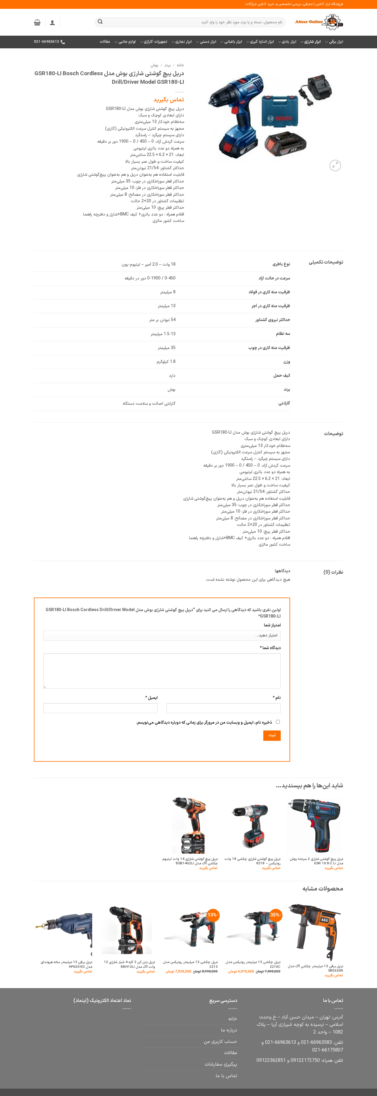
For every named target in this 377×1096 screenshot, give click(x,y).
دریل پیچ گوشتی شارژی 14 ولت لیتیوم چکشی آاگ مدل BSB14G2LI (190, 861)
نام (277, 698)
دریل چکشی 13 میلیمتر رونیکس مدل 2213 (190, 964)
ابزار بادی (289, 42)
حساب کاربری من (220, 1041)
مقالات (105, 42)
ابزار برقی (336, 42)
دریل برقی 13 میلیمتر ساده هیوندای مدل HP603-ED (66, 964)
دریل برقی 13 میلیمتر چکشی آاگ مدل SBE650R (315, 968)
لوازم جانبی (127, 42)
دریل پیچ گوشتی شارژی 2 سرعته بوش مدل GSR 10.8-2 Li (316, 861)
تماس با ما (226, 1075)
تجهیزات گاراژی (155, 42)
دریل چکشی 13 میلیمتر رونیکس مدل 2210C (253, 964)
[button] (52, 22)
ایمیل (151, 698)
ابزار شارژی (312, 42)
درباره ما (229, 1030)
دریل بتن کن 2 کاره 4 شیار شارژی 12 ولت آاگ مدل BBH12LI (129, 964)
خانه (180, 65)
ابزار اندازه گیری (262, 42)
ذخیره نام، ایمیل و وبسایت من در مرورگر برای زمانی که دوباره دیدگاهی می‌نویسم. (204, 723)
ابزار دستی (208, 42)
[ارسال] (100, 22)
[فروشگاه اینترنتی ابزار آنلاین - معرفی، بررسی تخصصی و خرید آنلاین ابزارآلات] (318, 22)
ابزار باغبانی (233, 42)
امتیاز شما (272, 625)
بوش (154, 65)
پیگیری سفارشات (221, 1064)
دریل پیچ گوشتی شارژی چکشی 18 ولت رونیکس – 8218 (252, 861)
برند (167, 65)
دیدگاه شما (270, 648)
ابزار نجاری (183, 42)
